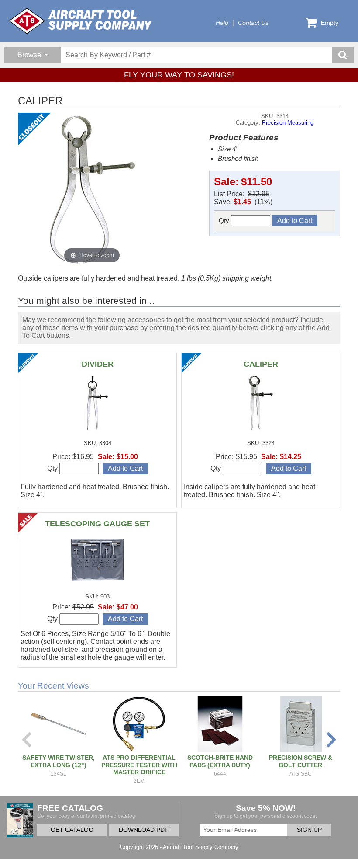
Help (222, 23)
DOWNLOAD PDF (144, 830)
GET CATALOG (72, 830)
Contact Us (253, 23)
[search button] (343, 55)
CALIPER (261, 364)
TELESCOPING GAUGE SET (97, 523)
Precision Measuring (287, 122)
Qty (225, 220)
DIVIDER (98, 364)
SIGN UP (309, 830)
